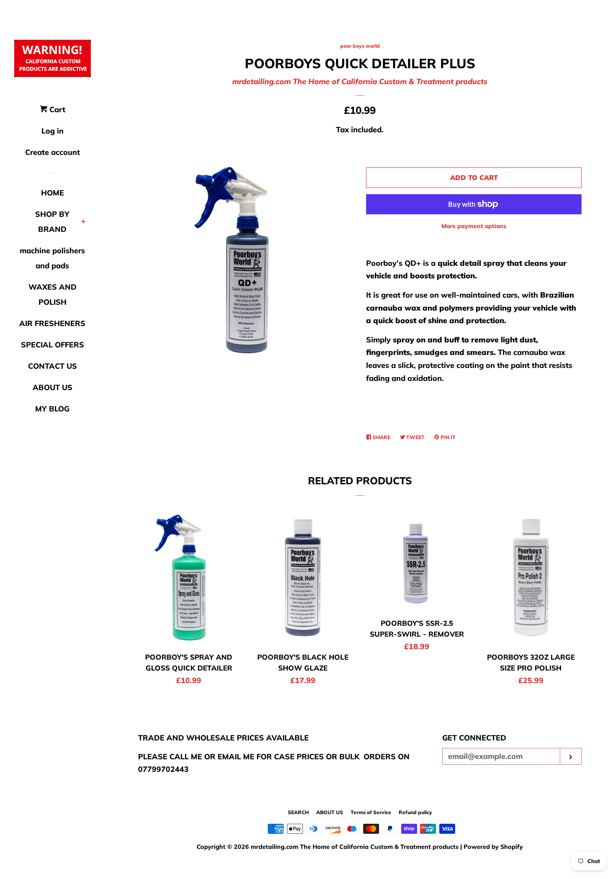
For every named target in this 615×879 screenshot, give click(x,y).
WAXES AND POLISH (52, 294)
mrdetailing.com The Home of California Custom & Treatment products (359, 81)
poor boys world (360, 46)
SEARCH (298, 812)
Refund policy (415, 812)
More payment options (473, 226)
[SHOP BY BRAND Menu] (83, 222)
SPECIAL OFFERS (52, 345)
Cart (56, 109)
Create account (52, 152)
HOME (52, 193)
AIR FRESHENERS (52, 323)
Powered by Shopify (493, 847)
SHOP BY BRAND (52, 221)
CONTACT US (52, 366)
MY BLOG (52, 409)
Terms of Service (371, 812)
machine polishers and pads (52, 258)
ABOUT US (52, 387)
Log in (52, 131)
